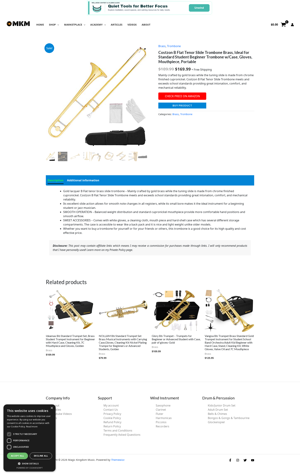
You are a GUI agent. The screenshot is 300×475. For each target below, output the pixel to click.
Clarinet (161, 410)
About (55, 405)
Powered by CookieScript (29, 467)
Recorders (162, 426)
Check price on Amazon (182, 96)
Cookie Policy (112, 418)
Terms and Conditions (117, 430)
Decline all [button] (41, 455)
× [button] (51, 408)
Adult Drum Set (218, 410)
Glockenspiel (216, 422)
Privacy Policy (112, 414)
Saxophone (163, 405)
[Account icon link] (292, 24)
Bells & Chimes (217, 414)
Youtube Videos (61, 414)
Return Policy (112, 426)
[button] (57, 24)
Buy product (182, 105)
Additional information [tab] (83, 180)
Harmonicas (164, 418)
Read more (32, 426)
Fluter (159, 414)
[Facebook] (230, 460)
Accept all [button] (17, 455)
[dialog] (29, 438)
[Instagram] (237, 460)
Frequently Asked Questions (121, 435)
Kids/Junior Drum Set (221, 405)
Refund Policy (112, 422)
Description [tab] (56, 180)
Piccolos (161, 422)
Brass (162, 46)
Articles (56, 410)
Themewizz (117, 459)
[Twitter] (245, 460)
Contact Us (110, 410)
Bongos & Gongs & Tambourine (228, 418)
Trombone (174, 46)
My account (111, 405)
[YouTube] (252, 460)
